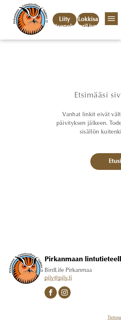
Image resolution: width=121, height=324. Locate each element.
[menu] (111, 18)
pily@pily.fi (58, 278)
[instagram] (64, 293)
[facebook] (51, 293)
